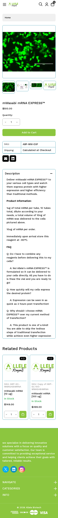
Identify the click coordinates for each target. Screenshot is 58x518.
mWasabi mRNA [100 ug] (41, 395)
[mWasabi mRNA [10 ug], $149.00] (15, 368)
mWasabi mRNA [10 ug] (13, 392)
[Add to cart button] (22, 414)
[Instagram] (22, 469)
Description (12, 173)
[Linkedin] (13, 158)
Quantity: (7, 115)
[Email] (5, 158)
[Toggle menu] (4, 4)
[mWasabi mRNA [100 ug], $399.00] (43, 368)
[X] (5, 469)
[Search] (41, 4)
